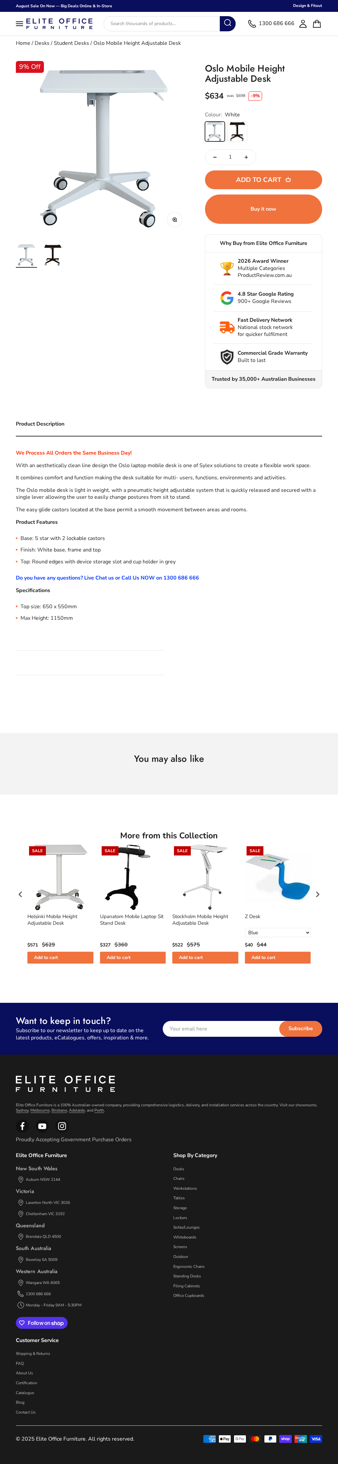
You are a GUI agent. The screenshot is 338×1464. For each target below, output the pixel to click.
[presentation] (20, 894)
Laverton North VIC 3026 (48, 1202)
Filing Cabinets (186, 1286)
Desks (42, 43)
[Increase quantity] (246, 157)
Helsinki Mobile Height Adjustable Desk (52, 919)
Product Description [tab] (40, 424)
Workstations (185, 1188)
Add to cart (46, 957)
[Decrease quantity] (214, 157)
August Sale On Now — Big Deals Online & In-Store (64, 6)
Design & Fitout (307, 5)
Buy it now (263, 209)
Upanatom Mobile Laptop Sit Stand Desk (131, 919)
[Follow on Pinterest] (62, 1131)
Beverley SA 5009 (41, 1259)
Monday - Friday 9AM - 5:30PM (54, 1305)
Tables (179, 1198)
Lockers (180, 1217)
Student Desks (71, 43)
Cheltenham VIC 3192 (45, 1213)
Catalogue (25, 1392)
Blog (20, 1402)
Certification (26, 1383)
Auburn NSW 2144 (43, 1179)
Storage (180, 1207)
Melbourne (40, 1110)
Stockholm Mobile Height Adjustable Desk (200, 919)
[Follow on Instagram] (42, 1131)
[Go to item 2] (52, 256)
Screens (180, 1246)
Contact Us (26, 1412)
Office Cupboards (188, 1295)
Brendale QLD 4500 (43, 1236)
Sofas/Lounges (186, 1227)
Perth (99, 1110)
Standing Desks (187, 1276)
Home (23, 43)
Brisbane (59, 1110)
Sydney (22, 1110)
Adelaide (77, 1110)
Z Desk (252, 916)
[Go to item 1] (26, 256)
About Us (24, 1373)
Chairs (179, 1178)
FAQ (20, 1363)
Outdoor (180, 1256)
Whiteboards (184, 1237)
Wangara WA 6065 (43, 1282)
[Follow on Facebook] (22, 1131)
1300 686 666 (38, 1294)
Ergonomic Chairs (189, 1266)
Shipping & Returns (33, 1353)
